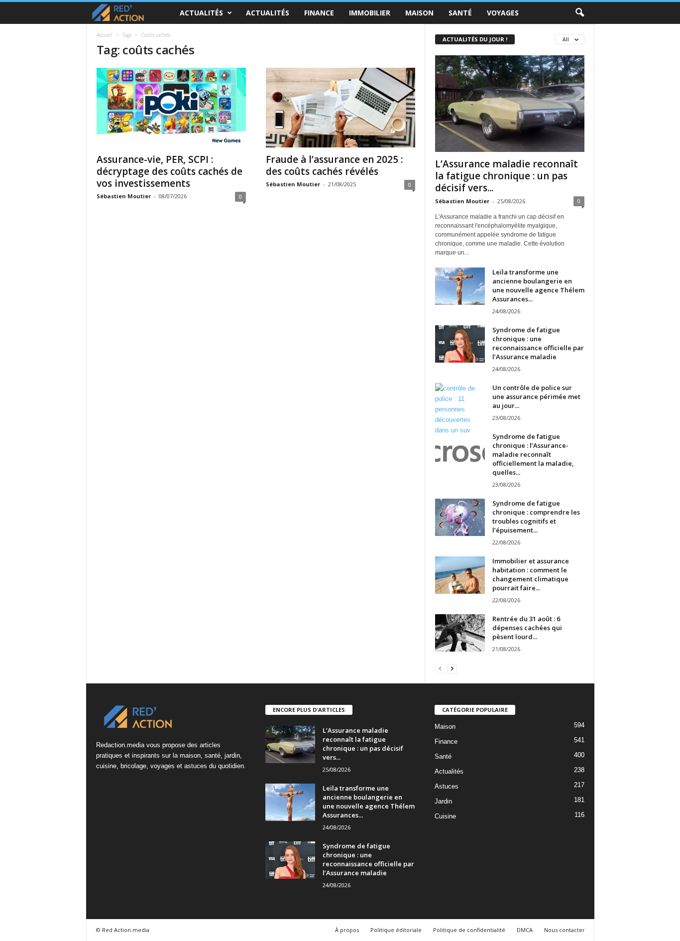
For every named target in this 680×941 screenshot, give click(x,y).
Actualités (201, 12)
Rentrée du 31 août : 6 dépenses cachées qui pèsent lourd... (527, 627)
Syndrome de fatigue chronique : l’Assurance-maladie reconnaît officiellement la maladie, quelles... (533, 454)
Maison (419, 12)
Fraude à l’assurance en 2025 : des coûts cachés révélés (334, 165)
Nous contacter (564, 930)
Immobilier (369, 12)
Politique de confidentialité (469, 930)
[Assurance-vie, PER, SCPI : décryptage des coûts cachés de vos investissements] (171, 107)
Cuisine (445, 816)
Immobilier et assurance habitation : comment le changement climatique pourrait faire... (530, 574)
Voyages (503, 12)
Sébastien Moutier (124, 196)
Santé (460, 12)
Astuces (446, 786)
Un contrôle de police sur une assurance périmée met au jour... (536, 396)
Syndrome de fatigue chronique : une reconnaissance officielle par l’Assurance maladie (538, 343)
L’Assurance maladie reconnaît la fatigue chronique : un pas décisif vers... (506, 175)
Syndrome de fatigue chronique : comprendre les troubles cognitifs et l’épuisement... (536, 517)
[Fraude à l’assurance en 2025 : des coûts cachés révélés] (340, 107)
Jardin (443, 801)
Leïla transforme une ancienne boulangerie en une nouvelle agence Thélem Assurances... (538, 285)
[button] (579, 13)
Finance (319, 12)
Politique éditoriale (396, 930)
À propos (347, 930)
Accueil (105, 34)
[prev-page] (440, 668)
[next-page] (452, 668)
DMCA (525, 930)
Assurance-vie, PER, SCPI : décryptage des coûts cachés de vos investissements (169, 171)
